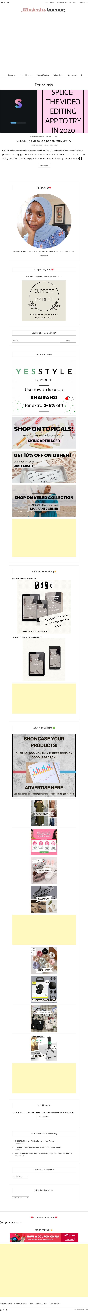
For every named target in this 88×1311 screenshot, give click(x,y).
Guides (48, 136)
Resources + (72, 75)
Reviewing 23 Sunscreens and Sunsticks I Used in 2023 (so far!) (38, 1147)
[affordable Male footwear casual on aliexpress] (44, 899)
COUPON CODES (20, 1304)
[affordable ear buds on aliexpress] (44, 989)
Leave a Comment (50, 145)
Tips (55, 136)
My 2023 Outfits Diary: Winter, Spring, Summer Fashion (34, 1141)
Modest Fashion (43, 75)
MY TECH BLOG (41, 1304)
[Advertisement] (44, 538)
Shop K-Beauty (26, 75)
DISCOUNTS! (83, 3)
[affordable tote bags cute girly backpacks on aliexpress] (44, 1018)
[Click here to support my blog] (44, 300)
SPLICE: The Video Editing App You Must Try (44, 141)
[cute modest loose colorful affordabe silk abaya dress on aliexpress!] (44, 813)
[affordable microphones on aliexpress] (44, 1047)
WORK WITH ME (62, 3)
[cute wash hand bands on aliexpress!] (44, 960)
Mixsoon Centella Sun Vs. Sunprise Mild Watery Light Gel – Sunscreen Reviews (43, 1153)
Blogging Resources (37, 136)
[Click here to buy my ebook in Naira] (44, 606)
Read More (44, 165)
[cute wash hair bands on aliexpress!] (44, 870)
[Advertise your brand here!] (44, 765)
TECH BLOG (73, 3)
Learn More (44, 256)
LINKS (31, 1304)
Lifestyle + (58, 75)
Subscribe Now (44, 1117)
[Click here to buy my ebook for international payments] (44, 660)
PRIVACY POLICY (6, 1304)
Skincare (11, 75)
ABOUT (52, 3)
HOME (46, 3)
